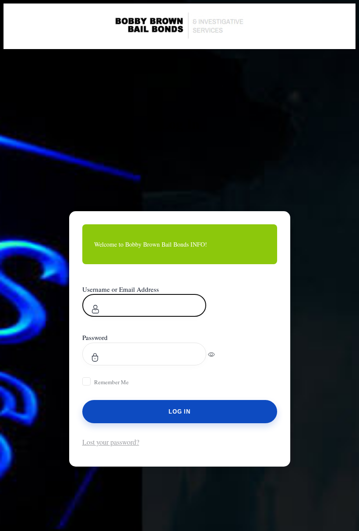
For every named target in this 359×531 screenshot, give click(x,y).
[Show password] (217, 354)
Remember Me (111, 382)
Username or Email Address (120, 289)
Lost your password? (110, 441)
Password (95, 337)
